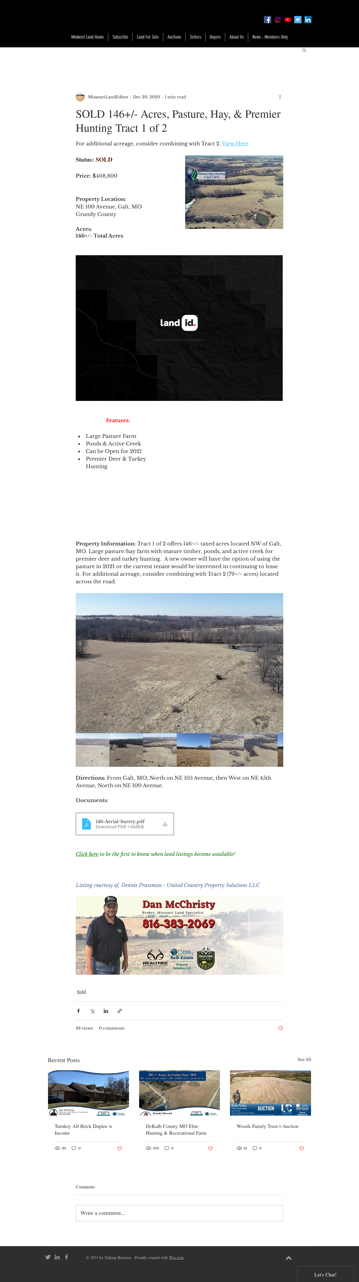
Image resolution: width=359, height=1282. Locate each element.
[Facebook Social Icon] (267, 19)
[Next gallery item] (276, 663)
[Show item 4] (193, 750)
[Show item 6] (261, 750)
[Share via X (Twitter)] (92, 1011)
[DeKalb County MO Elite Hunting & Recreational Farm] (179, 1093)
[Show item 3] (160, 750)
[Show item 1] (92, 750)
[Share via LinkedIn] (106, 1011)
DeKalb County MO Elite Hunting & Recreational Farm (176, 1129)
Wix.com (176, 1257)
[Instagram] (277, 19)
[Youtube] (287, 19)
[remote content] (179, 328)
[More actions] (280, 97)
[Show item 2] (126, 750)
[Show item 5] (227, 750)
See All (304, 1059)
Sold (81, 991)
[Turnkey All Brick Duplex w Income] (88, 1093)
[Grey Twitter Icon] (48, 1257)
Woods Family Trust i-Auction (267, 1126)
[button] (148, 37)
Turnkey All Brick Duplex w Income (83, 1129)
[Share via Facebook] (78, 1011)
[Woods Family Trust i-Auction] (270, 1093)
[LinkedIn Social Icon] (308, 19)
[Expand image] (179, 663)
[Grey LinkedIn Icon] (57, 1257)
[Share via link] (119, 1011)
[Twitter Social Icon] (298, 19)
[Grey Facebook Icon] (66, 1257)
